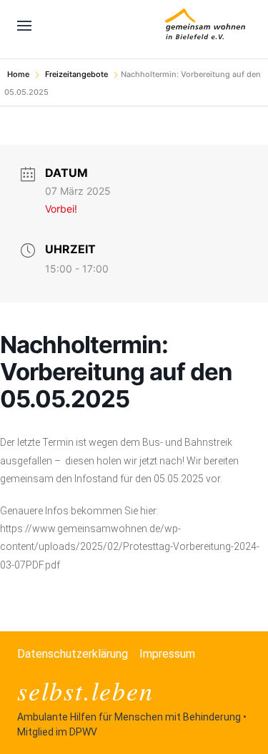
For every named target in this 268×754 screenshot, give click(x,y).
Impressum (167, 654)
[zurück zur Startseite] (205, 26)
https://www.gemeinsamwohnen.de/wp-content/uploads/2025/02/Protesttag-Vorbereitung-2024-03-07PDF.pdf (129, 546)
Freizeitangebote (76, 74)
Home (19, 74)
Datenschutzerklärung (72, 654)
